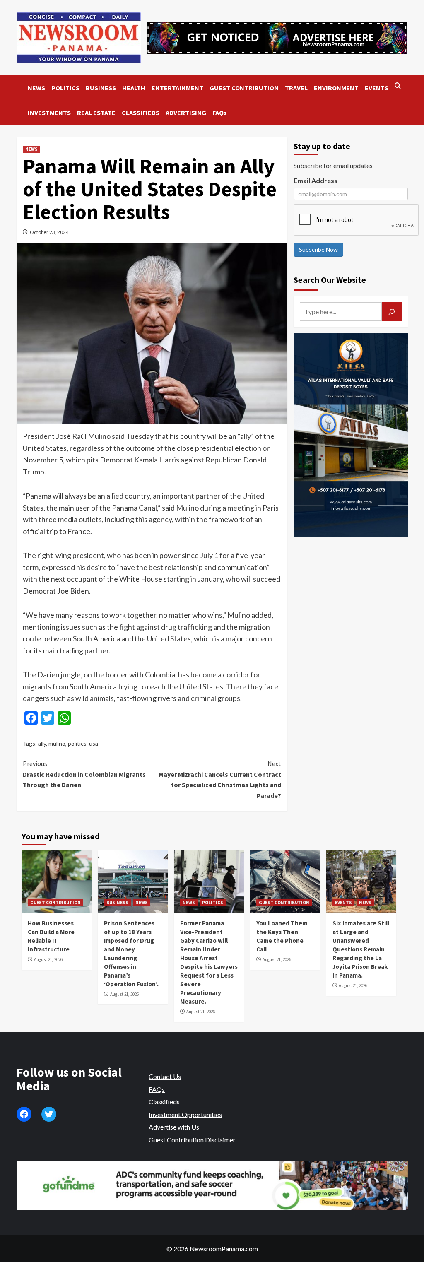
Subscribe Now (318, 249)
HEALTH (133, 88)
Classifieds (164, 1101)
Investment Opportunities (185, 1114)
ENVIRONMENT (336, 88)
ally (42, 743)
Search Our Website (330, 280)
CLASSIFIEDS (140, 112)
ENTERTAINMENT (177, 88)
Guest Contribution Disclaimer (192, 1140)
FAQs (219, 112)
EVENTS (376, 88)
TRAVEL (296, 88)
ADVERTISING (186, 112)
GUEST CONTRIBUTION (244, 88)
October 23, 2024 (49, 232)
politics (77, 743)
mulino (56, 743)
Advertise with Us (174, 1127)
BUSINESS (101, 88)
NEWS (36, 88)
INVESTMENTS (49, 112)
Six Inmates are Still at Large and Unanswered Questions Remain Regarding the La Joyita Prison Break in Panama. (360, 949)
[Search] (398, 86)
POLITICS (65, 88)
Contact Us (165, 1076)
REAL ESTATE (96, 112)
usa (93, 743)
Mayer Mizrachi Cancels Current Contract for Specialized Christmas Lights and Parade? (220, 779)
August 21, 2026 (48, 959)
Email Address (315, 180)
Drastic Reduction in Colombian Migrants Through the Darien (84, 774)
